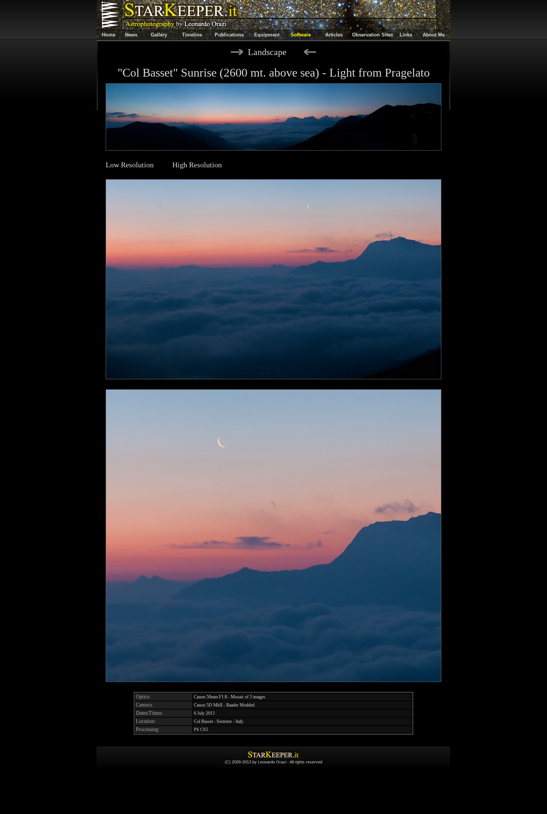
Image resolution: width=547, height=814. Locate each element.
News (131, 35)
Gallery (159, 35)
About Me (434, 35)
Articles (334, 35)
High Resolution (197, 165)
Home (108, 35)
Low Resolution (130, 165)
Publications (229, 35)
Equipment (266, 35)
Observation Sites (372, 35)
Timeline (192, 35)
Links (406, 35)
